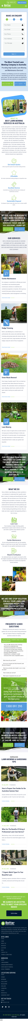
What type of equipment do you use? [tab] (12, 676)
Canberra (3, 988)
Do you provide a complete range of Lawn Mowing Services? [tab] (12, 640)
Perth (2, 990)
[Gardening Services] (6, 273)
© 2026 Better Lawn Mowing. (11, 1015)
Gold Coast (4, 981)
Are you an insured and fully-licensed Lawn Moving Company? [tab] (13, 664)
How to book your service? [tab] (9, 672)
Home (2, 941)
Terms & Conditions (6, 954)
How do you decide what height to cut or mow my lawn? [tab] (13, 668)
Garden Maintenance (9, 279)
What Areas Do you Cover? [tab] (9, 660)
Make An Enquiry (22, 2)
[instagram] (9, 1007)
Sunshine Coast (5, 995)
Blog (2, 950)
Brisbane (3, 979)
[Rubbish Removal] (6, 372)
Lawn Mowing (6, 427)
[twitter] (2, 1007)
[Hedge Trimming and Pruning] (6, 322)
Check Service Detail (6, 297)
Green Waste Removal (9, 378)
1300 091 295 (14, 706)
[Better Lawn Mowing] (6, 5)
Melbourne (4, 984)
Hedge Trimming (7, 328)
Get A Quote (19, 83)
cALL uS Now (6, 83)
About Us (3, 943)
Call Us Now (14, 913)
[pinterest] (5, 1007)
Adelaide (3, 986)
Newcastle (4, 993)
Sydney (3, 977)
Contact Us (4, 952)
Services (3, 945)
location (3, 948)
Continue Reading (5, 801)
